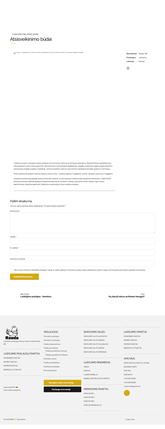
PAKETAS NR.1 (89, 393)
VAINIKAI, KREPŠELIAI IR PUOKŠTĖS (97, 378)
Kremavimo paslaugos (52, 340)
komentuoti (15, 211)
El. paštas (15, 248)
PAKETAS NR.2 (89, 397)
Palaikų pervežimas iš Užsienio (56, 355)
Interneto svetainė (17, 259)
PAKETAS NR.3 (89, 401)
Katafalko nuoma (50, 359)
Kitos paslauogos (50, 370)
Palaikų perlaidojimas (52, 362)
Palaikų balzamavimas (52, 344)
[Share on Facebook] (127, 68)
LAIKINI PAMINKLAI (91, 375)
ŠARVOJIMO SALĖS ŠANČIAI (94, 348)
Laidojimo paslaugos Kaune (25, 34)
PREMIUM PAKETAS (11, 366)
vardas (13, 236)
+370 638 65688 (130, 382)
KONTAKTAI (128, 375)
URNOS (86, 367)
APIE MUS (127, 371)
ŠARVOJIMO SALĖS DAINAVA (94, 340)
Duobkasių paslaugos (52, 366)
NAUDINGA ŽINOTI (130, 367)
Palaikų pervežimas (51, 348)
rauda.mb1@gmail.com (132, 386)
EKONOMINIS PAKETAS (12, 358)
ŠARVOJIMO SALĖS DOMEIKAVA (95, 352)
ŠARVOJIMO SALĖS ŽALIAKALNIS (96, 344)
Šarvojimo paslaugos (51, 336)
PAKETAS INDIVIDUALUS (92, 405)
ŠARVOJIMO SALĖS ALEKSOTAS (95, 336)
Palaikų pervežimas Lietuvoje (56, 351)
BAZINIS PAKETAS (10, 362)
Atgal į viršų (130, 419)
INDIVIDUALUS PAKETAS (12, 370)
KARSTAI (87, 371)
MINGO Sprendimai (17, 419)
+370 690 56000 (130, 378)
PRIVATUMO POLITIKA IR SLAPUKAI (136, 363)
